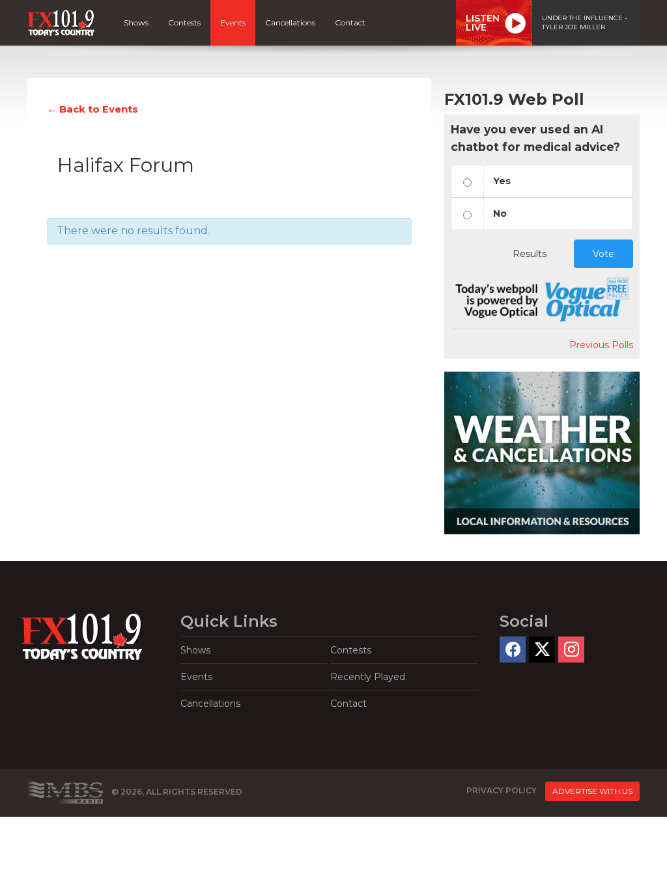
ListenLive (483, 22)
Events (233, 22)
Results (529, 254)
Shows (136, 22)
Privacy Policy (501, 791)
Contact (350, 22)
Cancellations (290, 22)
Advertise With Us (592, 791)
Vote (603, 254)
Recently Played (367, 677)
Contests (184, 22)
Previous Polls (601, 345)
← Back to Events (92, 109)
